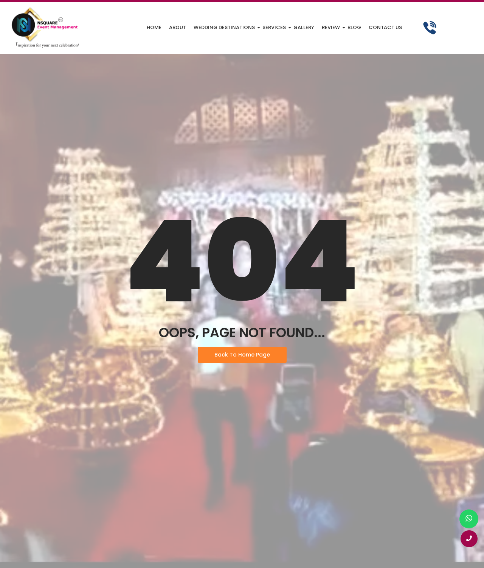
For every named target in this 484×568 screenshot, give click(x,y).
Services (274, 27)
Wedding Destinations (224, 27)
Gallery (303, 27)
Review (331, 27)
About (177, 27)
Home (154, 27)
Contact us (385, 27)
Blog (354, 27)
